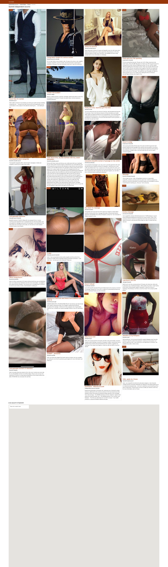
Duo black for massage (92, 208)
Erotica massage (128, 212)
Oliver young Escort (15, 277)
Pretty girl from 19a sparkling (132, 58)
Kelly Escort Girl (90, 337)
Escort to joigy (127, 142)
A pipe (49, 253)
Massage (126, 174)
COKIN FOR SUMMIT (54, 93)
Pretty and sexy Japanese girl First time (98, 107)
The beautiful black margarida (19, 159)
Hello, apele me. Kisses (130, 379)
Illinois (28, 4)
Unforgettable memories (17, 216)
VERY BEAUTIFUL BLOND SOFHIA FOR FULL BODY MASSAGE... (63, 158)
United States (23, 4)
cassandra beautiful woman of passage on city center (102, 161)
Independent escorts (13, 4)
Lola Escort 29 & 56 (129, 280)
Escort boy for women (16, 99)
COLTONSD (11, 1)
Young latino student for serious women (60, 57)
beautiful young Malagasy (131, 335)
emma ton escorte (91, 46)
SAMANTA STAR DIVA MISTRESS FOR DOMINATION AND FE (64, 299)
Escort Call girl (89, 284)
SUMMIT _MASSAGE (54, 353)
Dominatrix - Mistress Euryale (94, 386)
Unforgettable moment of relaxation (21, 368)
